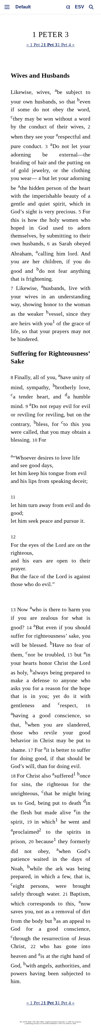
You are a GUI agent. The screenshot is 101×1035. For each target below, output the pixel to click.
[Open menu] (7, 7)
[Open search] (91, 7)
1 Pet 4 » (66, 44)
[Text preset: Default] (23, 7)
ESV (79, 6)
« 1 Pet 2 (34, 44)
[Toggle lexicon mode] (68, 7)
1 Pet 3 (50, 44)
